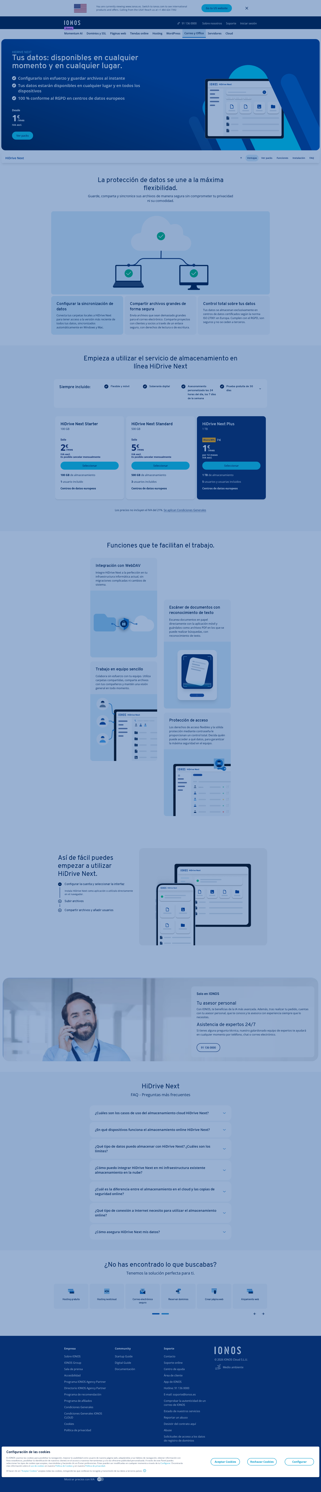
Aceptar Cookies (29, 1471)
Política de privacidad (95, 1465)
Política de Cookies (64, 1465)
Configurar (165, 1463)
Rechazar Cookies (262, 1462)
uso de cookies (37, 1465)
